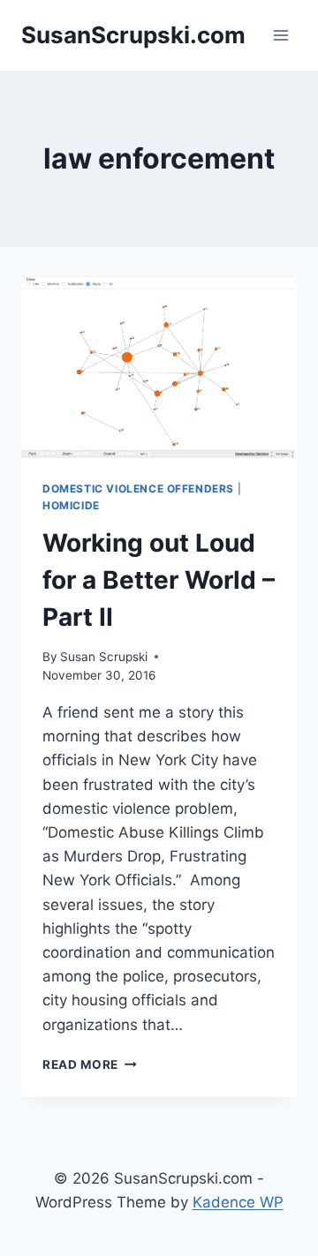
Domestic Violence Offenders (138, 488)
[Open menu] (280, 35)
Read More (89, 1064)
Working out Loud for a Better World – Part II (158, 580)
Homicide (71, 505)
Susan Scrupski (104, 657)
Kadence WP (238, 1202)
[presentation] (159, 367)
